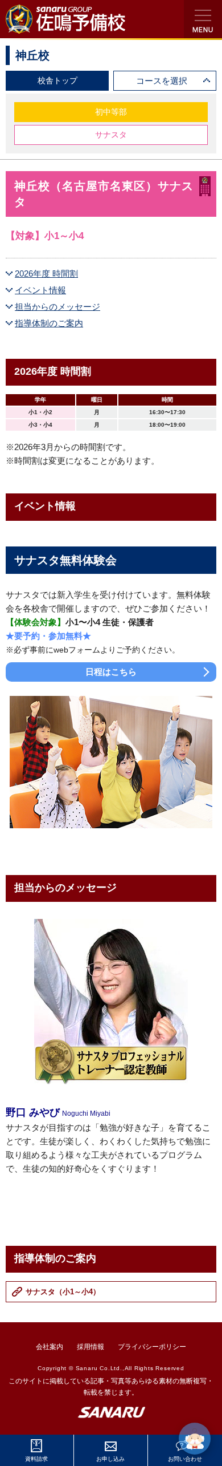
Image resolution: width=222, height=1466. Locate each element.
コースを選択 (161, 81)
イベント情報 (40, 290)
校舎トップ (57, 80)
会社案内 (49, 1347)
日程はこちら (111, 672)
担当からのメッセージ (57, 306)
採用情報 (90, 1347)
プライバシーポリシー (152, 1347)
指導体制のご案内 (49, 323)
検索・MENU (203, 19)
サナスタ (111, 134)
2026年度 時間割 (46, 273)
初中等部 (111, 111)
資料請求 (36, 1459)
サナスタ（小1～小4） (63, 1291)
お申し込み (110, 1459)
